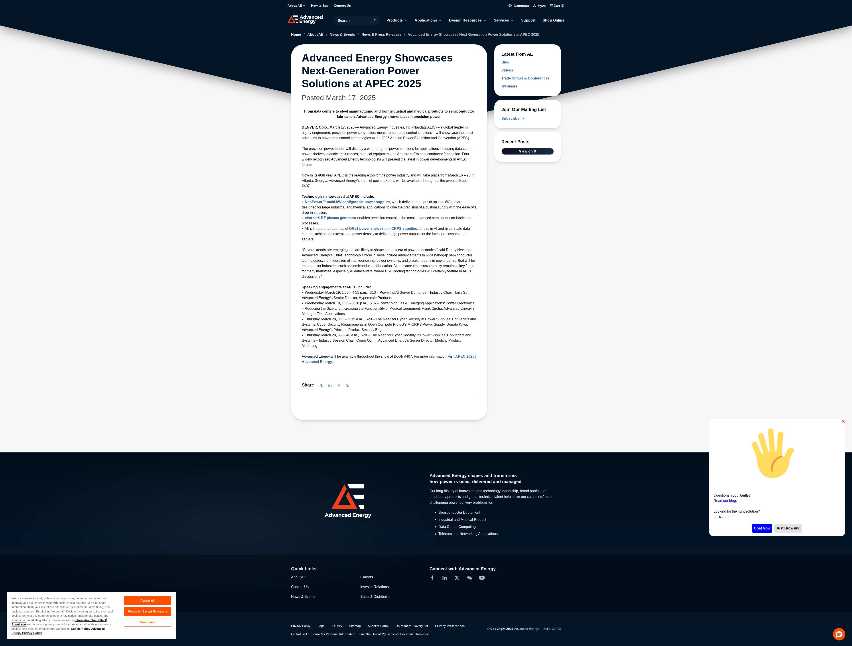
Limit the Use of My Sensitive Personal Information (394, 634)
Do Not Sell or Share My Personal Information (323, 634)
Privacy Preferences (450, 626)
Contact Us (300, 587)
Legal (321, 626)
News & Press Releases (381, 34)
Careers (366, 577)
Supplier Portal (378, 626)
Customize (147, 622)
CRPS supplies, (404, 228)
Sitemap (355, 626)
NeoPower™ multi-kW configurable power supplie (346, 202)
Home (296, 34)
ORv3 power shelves (366, 228)
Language (521, 5)
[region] (91, 615)
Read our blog (725, 501)
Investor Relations (374, 587)
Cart (558, 5)
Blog (505, 62)
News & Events (343, 34)
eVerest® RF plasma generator (331, 218)
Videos (507, 70)
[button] (839, 634)
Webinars (509, 86)
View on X (527, 151)
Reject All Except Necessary (147, 611)
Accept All (147, 600)
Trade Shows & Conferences (525, 78)
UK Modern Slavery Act (412, 626)
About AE (315, 34)
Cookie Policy (80, 628)
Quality (337, 626)
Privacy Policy (300, 626)
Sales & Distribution (376, 596)
